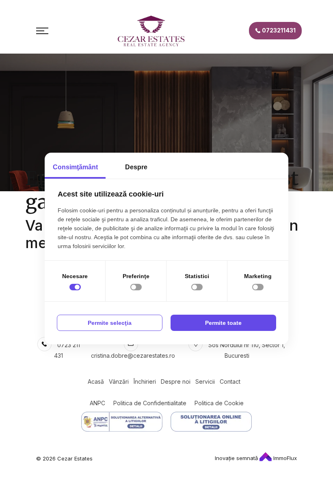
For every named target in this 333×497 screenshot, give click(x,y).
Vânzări (119, 381)
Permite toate (223, 323)
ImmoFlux (284, 458)
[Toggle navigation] (42, 31)
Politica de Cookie (219, 403)
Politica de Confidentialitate (149, 403)
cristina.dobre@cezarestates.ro (133, 355)
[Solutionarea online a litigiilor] (211, 422)
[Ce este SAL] (121, 422)
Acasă (96, 381)
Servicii (205, 381)
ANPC (97, 403)
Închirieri (145, 381)
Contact (230, 381)
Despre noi (175, 381)
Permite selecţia (110, 323)
